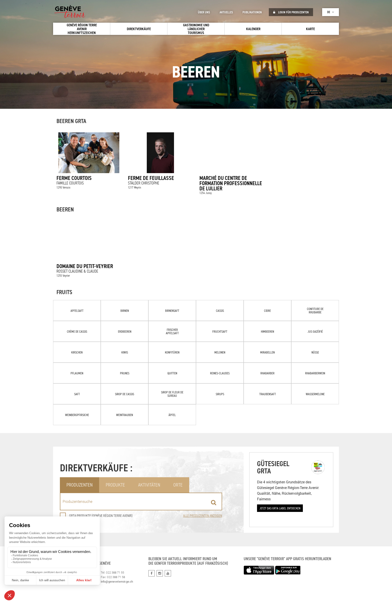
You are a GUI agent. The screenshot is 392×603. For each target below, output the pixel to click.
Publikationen (252, 12)
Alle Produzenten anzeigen (202, 515)
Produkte (115, 485)
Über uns (204, 12)
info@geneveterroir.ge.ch (117, 581)
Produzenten (79, 485)
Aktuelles (226, 12)
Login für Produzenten (293, 12)
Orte (178, 485)
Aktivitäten (149, 485)
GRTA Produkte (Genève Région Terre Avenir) (100, 515)
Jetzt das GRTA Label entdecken (280, 508)
